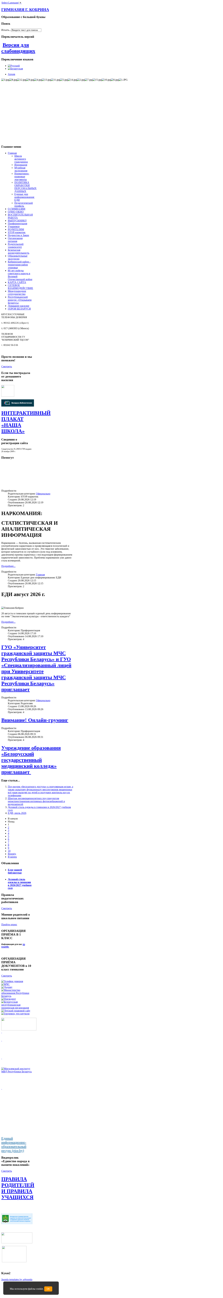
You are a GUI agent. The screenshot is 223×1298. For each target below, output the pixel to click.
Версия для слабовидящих (18, 48)
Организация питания (15, 240)
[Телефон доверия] (12, 981)
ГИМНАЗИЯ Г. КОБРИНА (25, 10)
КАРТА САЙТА (17, 282)
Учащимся (13, 226)
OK (48, 1289)
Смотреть (6, 366)
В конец (12, 856)
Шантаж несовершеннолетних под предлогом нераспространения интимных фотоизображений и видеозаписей (36, 801)
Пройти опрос (9, 924)
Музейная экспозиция (20, 169)
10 (9, 851)
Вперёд (12, 853)
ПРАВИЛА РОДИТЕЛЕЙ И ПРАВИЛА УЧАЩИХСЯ (17, 1188)
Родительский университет (16, 245)
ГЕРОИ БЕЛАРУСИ (19, 308)
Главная (12, 153)
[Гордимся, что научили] (15, 1013)
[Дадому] (6, 987)
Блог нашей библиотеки (15, 871)
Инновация (20, 164)
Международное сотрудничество (17, 292)
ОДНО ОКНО (16, 211)
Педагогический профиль (23, 204)
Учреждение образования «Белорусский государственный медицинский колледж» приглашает (31, 760)
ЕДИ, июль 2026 (17, 813)
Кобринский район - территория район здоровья (19, 264)
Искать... (6, 30)
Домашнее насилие (18, 305)
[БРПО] (16, 1007)
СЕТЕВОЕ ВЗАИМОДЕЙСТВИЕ (20, 287)
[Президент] (8, 999)
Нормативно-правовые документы (21, 176)
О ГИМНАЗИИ (16, 208)
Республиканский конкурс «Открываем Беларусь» (20, 300)
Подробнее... (8, 566)
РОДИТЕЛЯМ (16, 229)
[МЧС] (5, 984)
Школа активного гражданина (21, 159)
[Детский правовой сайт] (15, 1010)
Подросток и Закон (18, 235)
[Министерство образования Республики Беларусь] (16, 996)
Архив (11, 74)
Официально (43, 493)
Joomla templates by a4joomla (16, 1279)
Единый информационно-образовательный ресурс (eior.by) (13, 1144)
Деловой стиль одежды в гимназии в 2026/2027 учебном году (20, 883)
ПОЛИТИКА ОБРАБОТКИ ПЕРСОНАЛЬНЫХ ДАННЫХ (25, 187)
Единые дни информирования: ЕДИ (24, 197)
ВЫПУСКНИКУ (17, 220)
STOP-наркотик (16, 232)
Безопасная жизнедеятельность (18, 251)
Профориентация (17, 223)
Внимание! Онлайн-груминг (34, 720)
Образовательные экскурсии (17, 257)
